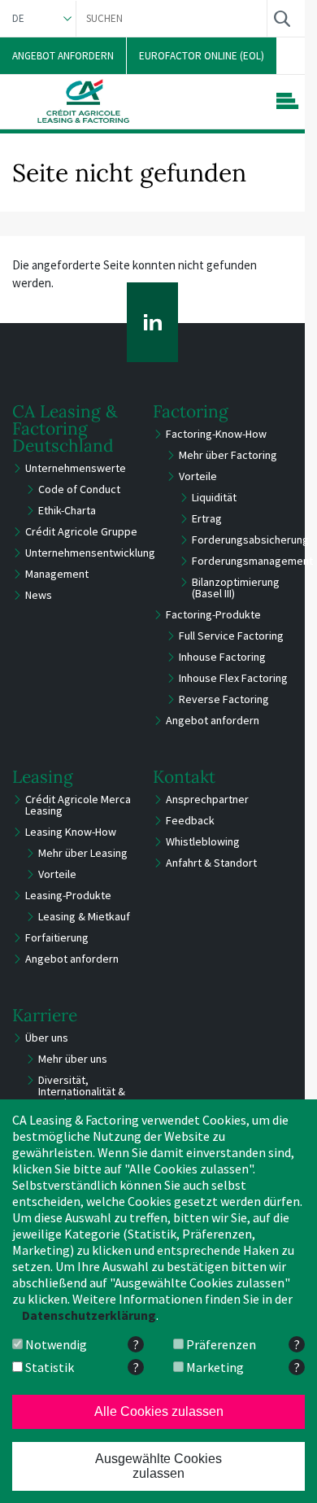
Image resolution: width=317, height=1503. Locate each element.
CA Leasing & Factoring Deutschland (65, 428)
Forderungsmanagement (252, 560)
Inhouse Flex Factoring (233, 678)
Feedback (190, 820)
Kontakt (184, 776)
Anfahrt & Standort (211, 862)
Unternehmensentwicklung (90, 552)
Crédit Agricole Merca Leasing (78, 804)
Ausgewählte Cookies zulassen (158, 1466)
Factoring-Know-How (216, 433)
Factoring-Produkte (213, 614)
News (38, 595)
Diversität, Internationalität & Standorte (81, 1091)
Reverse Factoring (224, 699)
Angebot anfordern (212, 720)
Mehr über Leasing (83, 853)
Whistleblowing (203, 841)
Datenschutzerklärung (89, 1315)
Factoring (190, 411)
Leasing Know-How (70, 831)
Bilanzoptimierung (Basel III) (236, 587)
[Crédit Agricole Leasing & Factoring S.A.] (83, 101)
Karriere (44, 1015)
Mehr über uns (72, 1058)
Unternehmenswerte (75, 468)
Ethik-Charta (67, 510)
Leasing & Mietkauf (84, 916)
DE (18, 18)
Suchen (281, 18)
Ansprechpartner (207, 799)
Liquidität (214, 497)
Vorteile (198, 476)
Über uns (46, 1037)
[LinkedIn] (152, 322)
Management (57, 573)
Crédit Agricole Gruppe (81, 531)
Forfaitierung (57, 937)
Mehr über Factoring (228, 455)
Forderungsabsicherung (250, 539)
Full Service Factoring (231, 635)
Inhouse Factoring (222, 656)
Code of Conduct (79, 489)
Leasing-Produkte (68, 895)
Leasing (42, 776)
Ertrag (207, 518)
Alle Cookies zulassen (159, 1411)
